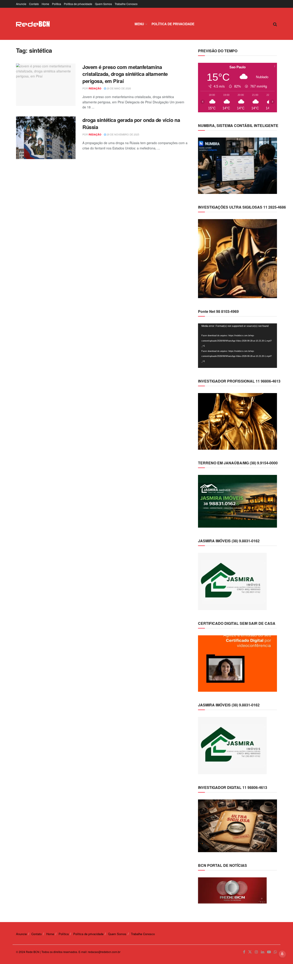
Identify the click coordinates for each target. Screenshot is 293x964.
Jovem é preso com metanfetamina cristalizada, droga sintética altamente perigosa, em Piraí (125, 74)
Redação (95, 88)
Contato (34, 4)
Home (45, 4)
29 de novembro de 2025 (122, 134)
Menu (139, 24)
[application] (237, 345)
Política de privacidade (78, 4)
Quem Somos (103, 4)
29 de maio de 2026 (118, 88)
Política (56, 4)
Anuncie (21, 4)
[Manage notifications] (282, 954)
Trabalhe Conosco (126, 4)
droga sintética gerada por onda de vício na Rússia (131, 123)
